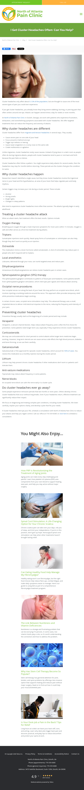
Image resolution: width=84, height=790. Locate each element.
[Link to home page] (31, 14)
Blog (23, 40)
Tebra (51, 782)
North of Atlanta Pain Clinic (10, 40)
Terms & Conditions (45, 754)
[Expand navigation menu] (81, 14)
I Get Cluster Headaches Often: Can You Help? (42, 40)
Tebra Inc (19, 754)
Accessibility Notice (62, 754)
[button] (21, 2)
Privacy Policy (30, 754)
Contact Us (75, 754)
